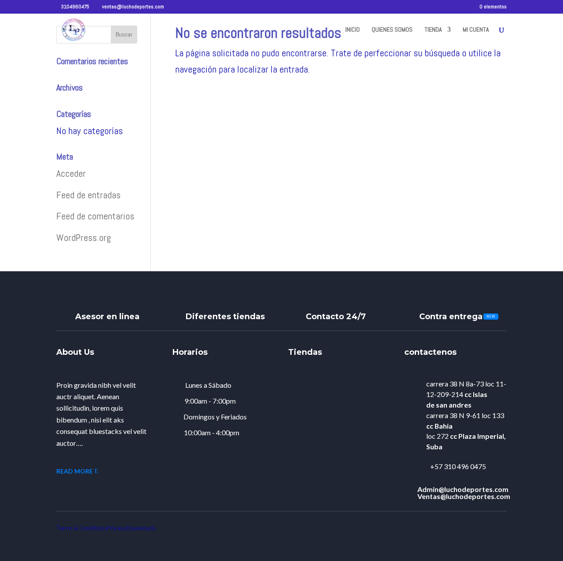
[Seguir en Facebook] (506, 525)
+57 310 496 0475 (458, 466)
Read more (74, 471)
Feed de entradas (88, 195)
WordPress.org (83, 237)
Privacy (116, 528)
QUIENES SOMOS (392, 29)
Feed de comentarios (95, 216)
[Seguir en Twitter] (460, 525)
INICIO (352, 29)
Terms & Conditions (81, 528)
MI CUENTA (476, 29)
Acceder (71, 173)
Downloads (141, 528)
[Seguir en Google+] (483, 525)
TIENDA (433, 29)
